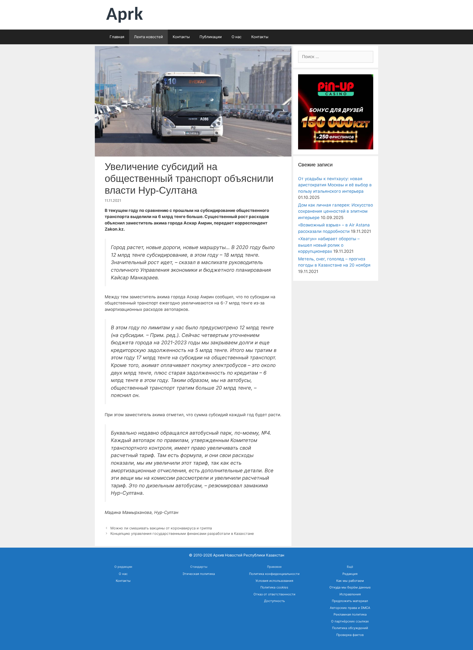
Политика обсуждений (350, 628)
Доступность (274, 601)
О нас (236, 36)
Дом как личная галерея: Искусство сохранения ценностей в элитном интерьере (335, 211)
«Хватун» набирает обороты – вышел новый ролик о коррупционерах (329, 245)
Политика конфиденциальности (274, 574)
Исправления (350, 594)
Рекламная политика (350, 614)
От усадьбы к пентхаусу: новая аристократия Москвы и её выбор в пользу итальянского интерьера (335, 185)
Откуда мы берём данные (350, 587)
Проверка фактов (350, 635)
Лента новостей (148, 36)
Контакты (181, 36)
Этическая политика (199, 574)
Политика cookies (274, 587)
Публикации (211, 36)
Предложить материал (350, 601)
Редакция (349, 574)
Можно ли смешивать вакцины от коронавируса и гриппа (161, 528)
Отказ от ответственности (274, 594)
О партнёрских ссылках (350, 621)
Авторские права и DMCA (350, 608)
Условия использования (274, 581)
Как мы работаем (350, 581)
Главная (117, 36)
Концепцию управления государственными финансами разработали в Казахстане (182, 533)
